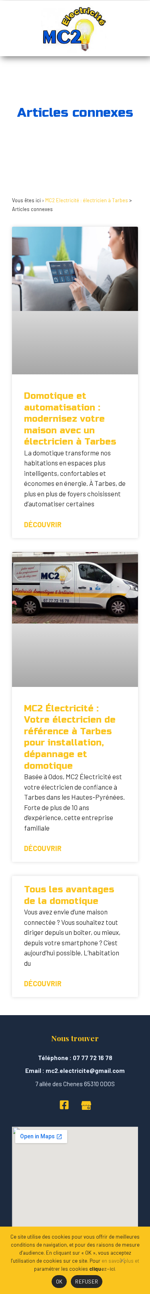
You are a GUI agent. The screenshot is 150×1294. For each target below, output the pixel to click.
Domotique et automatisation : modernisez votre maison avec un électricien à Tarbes (70, 419)
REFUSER (86, 1281)
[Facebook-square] (64, 1105)
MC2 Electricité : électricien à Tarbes (86, 200)
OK (59, 1281)
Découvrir (43, 524)
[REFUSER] (122, 1264)
